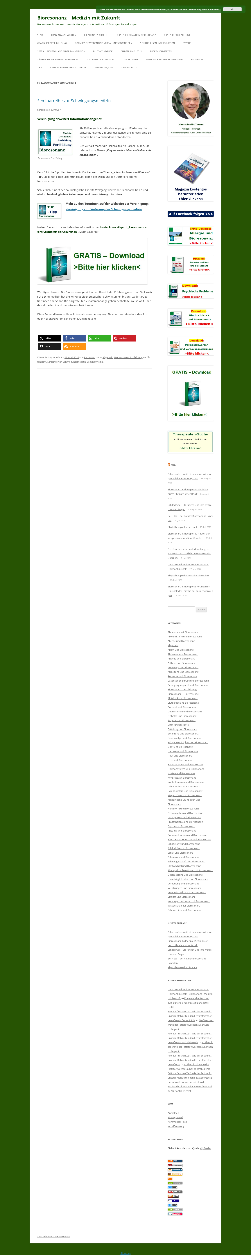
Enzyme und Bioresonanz (182, 720)
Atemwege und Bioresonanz (183, 667)
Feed (173, 465)
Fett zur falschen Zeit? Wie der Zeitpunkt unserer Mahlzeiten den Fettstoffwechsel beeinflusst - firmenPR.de (190, 1016)
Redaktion (197, 59)
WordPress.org (176, 1126)
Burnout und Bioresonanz (182, 707)
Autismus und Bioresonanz (182, 676)
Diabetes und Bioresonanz (182, 716)
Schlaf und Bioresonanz (180, 852)
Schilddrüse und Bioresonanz (184, 848)
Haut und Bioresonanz (180, 755)
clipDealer (205, 1148)
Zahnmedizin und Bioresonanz (184, 910)
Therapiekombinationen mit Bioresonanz (190, 870)
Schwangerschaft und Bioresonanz (186, 861)
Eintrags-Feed (175, 1117)
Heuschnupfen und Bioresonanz (185, 764)
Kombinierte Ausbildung (101, 59)
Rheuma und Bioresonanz (182, 830)
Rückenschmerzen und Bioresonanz (187, 835)
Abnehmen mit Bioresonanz (183, 632)
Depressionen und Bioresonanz (185, 711)
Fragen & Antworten (63, 35)
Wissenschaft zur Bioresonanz (164, 59)
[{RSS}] (175, 1183)
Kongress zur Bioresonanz (182, 777)
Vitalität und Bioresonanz (181, 896)
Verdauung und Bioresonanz (183, 883)
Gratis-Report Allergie (177, 35)
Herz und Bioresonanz (180, 760)
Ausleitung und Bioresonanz (183, 671)
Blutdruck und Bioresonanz (183, 698)
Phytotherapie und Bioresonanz (185, 821)
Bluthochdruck (102, 51)
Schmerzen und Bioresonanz (183, 857)
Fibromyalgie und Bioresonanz (184, 738)
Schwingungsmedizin (74, 361)
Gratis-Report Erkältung (52, 43)
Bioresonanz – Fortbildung (182, 689)
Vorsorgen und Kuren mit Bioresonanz (189, 901)
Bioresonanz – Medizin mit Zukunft (78, 17)
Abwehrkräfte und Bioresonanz (185, 636)
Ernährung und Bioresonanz (183, 733)
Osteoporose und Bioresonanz (184, 817)
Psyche (187, 43)
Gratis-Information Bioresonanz (136, 35)
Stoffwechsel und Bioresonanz (184, 866)
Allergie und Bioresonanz (181, 641)
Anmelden (173, 1113)
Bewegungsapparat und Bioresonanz (188, 685)
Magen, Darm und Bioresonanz (185, 795)
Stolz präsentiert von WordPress (53, 1236)
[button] (49, 338)
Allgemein (108, 357)
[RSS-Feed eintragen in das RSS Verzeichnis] (175, 1161)
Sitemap (126, 1253)
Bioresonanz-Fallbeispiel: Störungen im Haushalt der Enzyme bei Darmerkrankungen (191, 591)
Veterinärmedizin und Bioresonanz (187, 892)
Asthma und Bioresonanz (181, 663)
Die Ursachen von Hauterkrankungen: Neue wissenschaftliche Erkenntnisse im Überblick (189, 553)
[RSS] (170, 1179)
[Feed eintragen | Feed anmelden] (173, 1196)
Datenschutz (129, 67)
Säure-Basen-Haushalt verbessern (57, 59)
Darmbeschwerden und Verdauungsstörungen (103, 43)
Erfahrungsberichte (96, 35)
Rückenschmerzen (161, 51)
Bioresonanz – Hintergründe (183, 694)
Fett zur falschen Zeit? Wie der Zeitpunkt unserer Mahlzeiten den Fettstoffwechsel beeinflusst (190, 1060)
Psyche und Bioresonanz (181, 826)
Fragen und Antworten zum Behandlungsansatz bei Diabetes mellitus (188, 1003)
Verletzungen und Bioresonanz (184, 888)
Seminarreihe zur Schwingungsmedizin (74, 100)
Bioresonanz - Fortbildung (128, 357)
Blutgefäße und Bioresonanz (183, 702)
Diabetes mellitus (131, 51)
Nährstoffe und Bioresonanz (183, 808)
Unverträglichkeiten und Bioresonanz (188, 879)
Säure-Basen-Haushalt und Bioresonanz (189, 839)
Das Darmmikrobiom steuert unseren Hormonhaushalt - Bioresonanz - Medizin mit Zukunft (190, 994)
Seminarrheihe (95, 361)
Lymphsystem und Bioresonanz (185, 791)
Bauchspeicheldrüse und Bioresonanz (188, 680)
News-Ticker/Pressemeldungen (68, 67)
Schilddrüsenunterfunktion (157, 43)
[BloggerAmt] (175, 1170)
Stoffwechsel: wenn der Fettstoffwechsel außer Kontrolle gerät (191, 1025)
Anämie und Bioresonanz (181, 658)
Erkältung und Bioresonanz (182, 729)
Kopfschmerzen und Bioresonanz (186, 782)
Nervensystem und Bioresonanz (185, 813)
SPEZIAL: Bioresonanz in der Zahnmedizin (61, 51)
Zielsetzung (131, 59)
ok (232, 9)
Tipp (39, 67)
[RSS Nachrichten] (175, 1192)
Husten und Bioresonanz (181, 773)
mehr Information (210, 9)
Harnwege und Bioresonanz (183, 751)
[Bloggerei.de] (175, 1214)
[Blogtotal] (175, 1174)
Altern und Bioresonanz (180, 649)
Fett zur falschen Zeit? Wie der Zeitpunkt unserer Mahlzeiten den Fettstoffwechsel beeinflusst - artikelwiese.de (190, 1038)
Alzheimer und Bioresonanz (183, 654)
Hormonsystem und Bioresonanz (186, 768)
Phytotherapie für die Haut (182, 527)
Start (40, 35)
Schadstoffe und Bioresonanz (184, 843)
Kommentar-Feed (177, 1121)
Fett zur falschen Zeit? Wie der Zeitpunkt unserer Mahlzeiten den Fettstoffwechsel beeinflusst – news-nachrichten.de (190, 1078)
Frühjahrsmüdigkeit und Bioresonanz (188, 742)
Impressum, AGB (103, 67)
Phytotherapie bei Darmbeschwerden (188, 575)
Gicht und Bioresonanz (180, 746)
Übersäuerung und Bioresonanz (185, 874)
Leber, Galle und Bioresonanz (184, 786)
